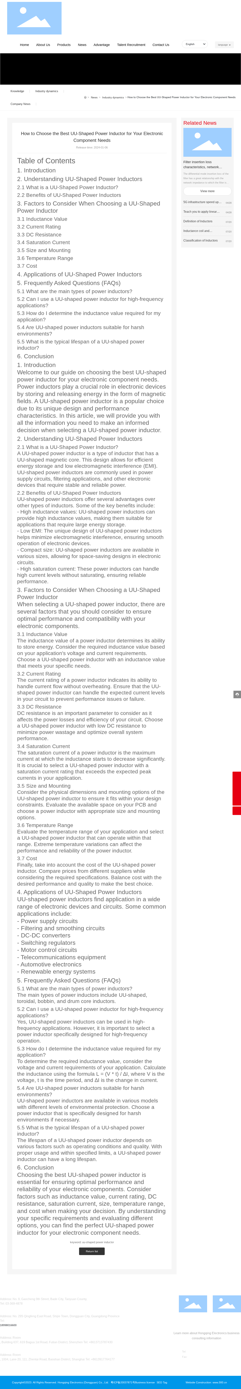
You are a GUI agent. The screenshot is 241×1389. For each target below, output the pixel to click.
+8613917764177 (103, 1359)
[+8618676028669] (237, 776)
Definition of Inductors (197, 221)
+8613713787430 (101, 1342)
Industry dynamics (46, 91)
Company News (21, 103)
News (94, 97)
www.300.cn (220, 1382)
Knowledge (17, 91)
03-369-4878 (14, 1303)
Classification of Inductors (200, 240)
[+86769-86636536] (237, 793)
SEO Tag (162, 1382)
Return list (92, 1251)
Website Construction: (199, 1382)
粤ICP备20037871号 (123, 1382)
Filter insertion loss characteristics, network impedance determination (202, 167)
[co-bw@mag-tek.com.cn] (237, 784)
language (223, 45)
